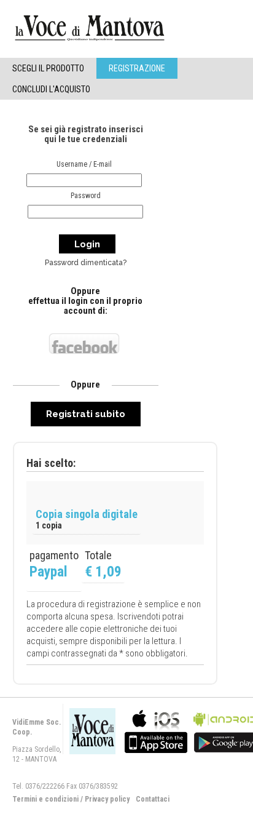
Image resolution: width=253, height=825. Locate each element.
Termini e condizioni (45, 799)
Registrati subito (85, 414)
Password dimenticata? (85, 262)
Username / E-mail (84, 164)
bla (156, 730)
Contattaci (152, 799)
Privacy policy (107, 799)
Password (86, 195)
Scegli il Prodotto (48, 68)
